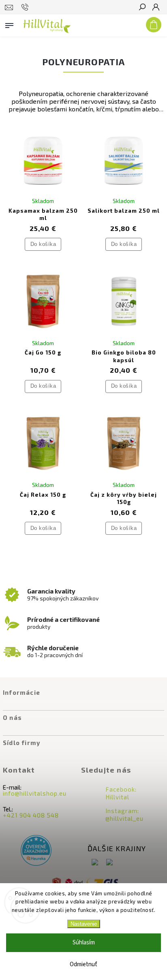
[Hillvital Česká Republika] (109, 863)
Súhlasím (84, 942)
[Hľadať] (142, 8)
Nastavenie (84, 924)
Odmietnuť (83, 964)
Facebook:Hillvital (121, 793)
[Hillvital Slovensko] (95, 863)
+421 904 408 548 (31, 815)
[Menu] (9, 24)
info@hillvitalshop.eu (34, 793)
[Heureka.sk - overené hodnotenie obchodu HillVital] (36, 851)
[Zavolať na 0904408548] (26, 7)
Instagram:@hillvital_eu (124, 814)
